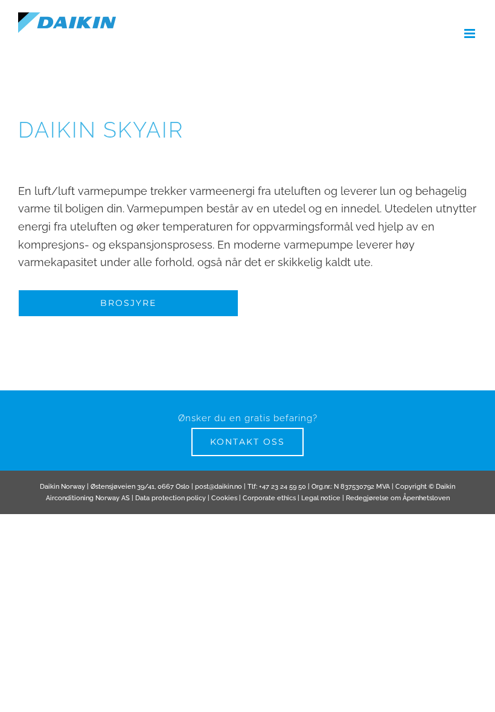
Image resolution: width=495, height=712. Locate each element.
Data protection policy (170, 498)
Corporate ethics (269, 498)
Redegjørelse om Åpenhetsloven (398, 498)
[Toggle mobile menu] (470, 33)
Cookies (224, 498)
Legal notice (320, 498)
